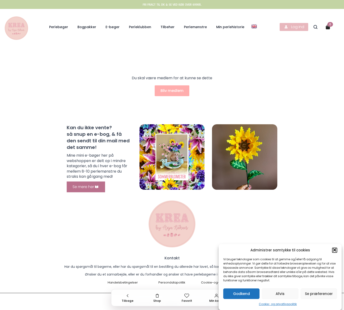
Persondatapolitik (171, 282)
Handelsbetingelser (123, 282)
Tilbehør (168, 27)
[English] (254, 26)
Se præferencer (319, 293)
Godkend (241, 293)
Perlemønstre (195, 27)
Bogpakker (86, 27)
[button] (334, 250)
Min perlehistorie (230, 27)
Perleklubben (140, 27)
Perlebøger (58, 27)
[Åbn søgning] (315, 27)
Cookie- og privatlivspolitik (278, 304)
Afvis (280, 293)
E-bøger (113, 27)
